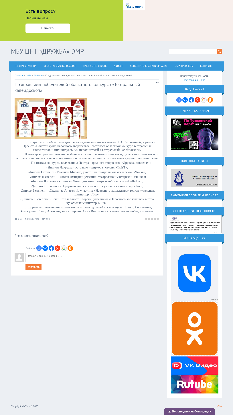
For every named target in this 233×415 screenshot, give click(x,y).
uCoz (219, 406)
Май (36, 75)
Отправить (33, 267)
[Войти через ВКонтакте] (45, 248)
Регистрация (191, 80)
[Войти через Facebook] (51, 248)
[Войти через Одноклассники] (70, 248)
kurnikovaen (33, 219)
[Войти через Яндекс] (57, 248)
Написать (47, 28)
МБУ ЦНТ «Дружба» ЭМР (47, 51)
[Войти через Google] (64, 248)
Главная (19, 75)
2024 (28, 75)
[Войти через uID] (39, 248)
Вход (202, 80)
